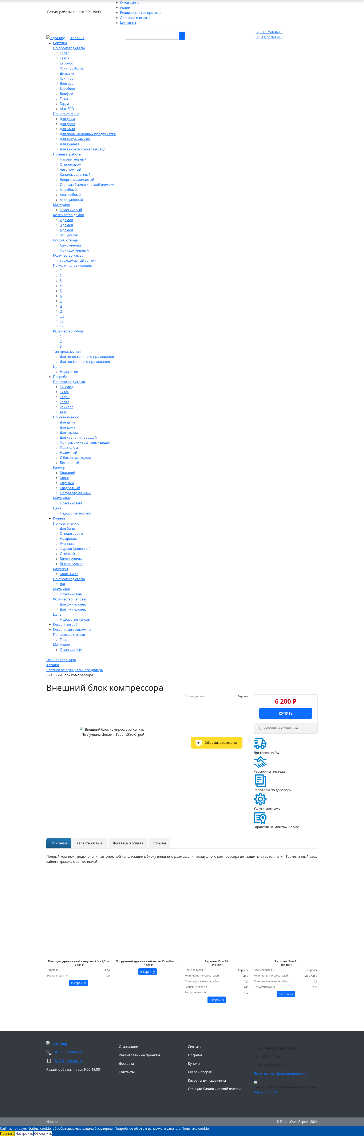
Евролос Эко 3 (286, 961)
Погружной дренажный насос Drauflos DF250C (151, 961)
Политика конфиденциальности (280, 1073)
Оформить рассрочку (221, 743)
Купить (286, 713)
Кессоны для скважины (207, 1080)
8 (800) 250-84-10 (269, 32)
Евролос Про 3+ (216, 961)
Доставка (126, 1063)
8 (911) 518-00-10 (269, 37)
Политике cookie (195, 1128)
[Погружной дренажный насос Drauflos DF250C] (147, 919)
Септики (195, 1046)
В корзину (78, 983)
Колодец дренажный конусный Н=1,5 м (78, 961)
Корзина (77, 38)
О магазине (128, 1046)
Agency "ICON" (265, 1092)
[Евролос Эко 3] (285, 919)
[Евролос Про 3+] (216, 919)
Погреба (195, 1055)
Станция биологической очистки (215, 1088)
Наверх (52, 1121)
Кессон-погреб (200, 1072)
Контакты (127, 1072)
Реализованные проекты (139, 1055)
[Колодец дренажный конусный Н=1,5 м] (78, 919)
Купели (194, 1063)
